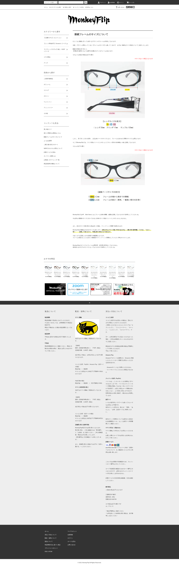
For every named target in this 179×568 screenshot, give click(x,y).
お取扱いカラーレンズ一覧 (51, 160)
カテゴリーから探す (56, 7)
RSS (46, 551)
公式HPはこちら (89, 7)
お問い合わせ (121, 7)
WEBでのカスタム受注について (53, 148)
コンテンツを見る (79, 7)
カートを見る (71, 541)
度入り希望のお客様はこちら (52, 133)
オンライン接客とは (50, 156)
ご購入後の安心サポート (51, 144)
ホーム (46, 7)
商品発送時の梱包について (51, 163)
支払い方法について (50, 534)
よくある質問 (48, 140)
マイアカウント (72, 531)
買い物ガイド (48, 129)
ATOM (50, 551)
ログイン (121, 2)
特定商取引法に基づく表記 (52, 545)
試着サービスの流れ (50, 152)
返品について (49, 541)
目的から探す (68, 7)
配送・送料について (50, 538)
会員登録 (112, 2)
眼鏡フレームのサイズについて (53, 137)
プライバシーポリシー (51, 548)
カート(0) (131, 2)
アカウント (103, 2)
